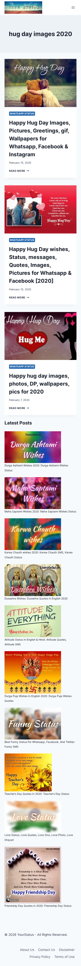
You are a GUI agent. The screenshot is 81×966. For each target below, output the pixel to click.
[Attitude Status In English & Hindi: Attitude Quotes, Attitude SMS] (40, 621)
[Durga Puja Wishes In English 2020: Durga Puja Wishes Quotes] (40, 672)
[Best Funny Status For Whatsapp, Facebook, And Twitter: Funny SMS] (40, 724)
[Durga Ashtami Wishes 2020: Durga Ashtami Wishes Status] (40, 447)
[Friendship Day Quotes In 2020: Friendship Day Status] (40, 875)
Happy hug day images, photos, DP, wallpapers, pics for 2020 (39, 384)
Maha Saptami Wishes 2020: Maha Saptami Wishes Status (40, 511)
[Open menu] (73, 7)
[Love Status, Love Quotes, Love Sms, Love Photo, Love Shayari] (40, 817)
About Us (27, 950)
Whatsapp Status (22, 113)
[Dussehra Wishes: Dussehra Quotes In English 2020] (40, 580)
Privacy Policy (40, 957)
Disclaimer (67, 950)
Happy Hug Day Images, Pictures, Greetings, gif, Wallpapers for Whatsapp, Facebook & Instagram (39, 138)
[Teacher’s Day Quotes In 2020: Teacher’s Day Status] (40, 772)
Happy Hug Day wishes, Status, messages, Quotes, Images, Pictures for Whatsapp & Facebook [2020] (40, 265)
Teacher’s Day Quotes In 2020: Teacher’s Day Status (37, 793)
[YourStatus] (23, 7)
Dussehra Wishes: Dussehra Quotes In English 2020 (36, 598)
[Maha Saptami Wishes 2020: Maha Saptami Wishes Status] (40, 493)
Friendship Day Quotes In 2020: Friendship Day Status (38, 905)
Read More (19, 170)
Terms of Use (64, 957)
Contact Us (46, 950)
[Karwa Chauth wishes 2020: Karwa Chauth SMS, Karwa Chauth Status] (40, 534)
